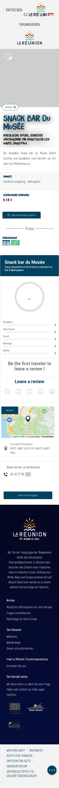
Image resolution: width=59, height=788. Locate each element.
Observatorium (17, 766)
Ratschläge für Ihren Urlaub (22, 619)
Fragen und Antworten (19, 613)
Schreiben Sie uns (16, 666)
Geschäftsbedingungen (22, 775)
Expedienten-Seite (19, 761)
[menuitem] (14, 9)
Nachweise (36, 750)
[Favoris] (37, 14)
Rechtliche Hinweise (20, 755)
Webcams (12, 636)
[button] (44, 15)
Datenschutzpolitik (20, 771)
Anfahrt (9, 410)
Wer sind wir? (16, 750)
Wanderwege (13, 642)
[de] (51, 14)
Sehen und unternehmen (20, 648)
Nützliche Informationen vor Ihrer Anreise (29, 607)
